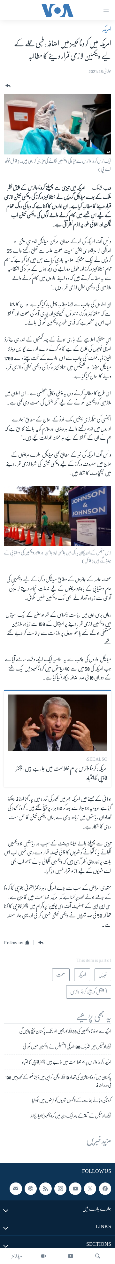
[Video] (43, 1256)
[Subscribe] (16, 1189)
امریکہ (106, 29)
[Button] (7, 85)
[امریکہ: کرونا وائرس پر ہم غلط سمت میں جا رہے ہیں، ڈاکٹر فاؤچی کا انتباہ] (57, 723)
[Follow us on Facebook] (105, 1189)
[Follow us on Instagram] (60, 1189)
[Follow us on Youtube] (75, 1189)
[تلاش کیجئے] (97, 1256)
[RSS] (45, 1189)
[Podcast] (31, 1189)
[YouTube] (70, 1256)
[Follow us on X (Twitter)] (90, 1189)
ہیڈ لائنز (17, 1256)
